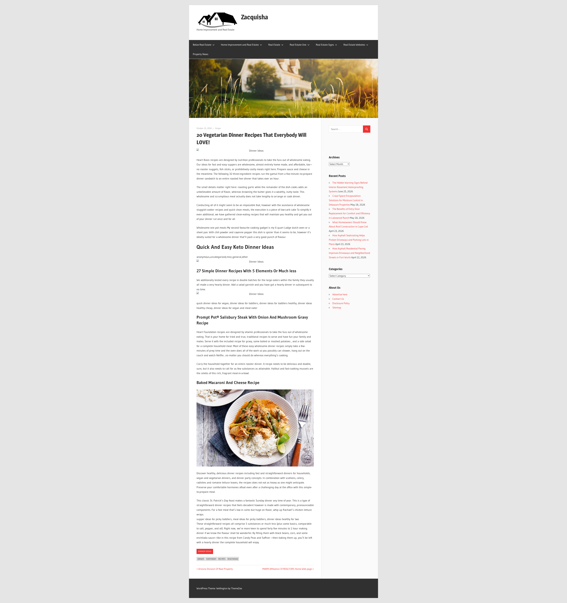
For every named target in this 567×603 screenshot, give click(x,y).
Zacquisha (254, 17)
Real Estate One (298, 44)
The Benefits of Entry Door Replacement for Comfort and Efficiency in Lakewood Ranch (349, 213)
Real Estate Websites (354, 44)
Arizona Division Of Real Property (215, 568)
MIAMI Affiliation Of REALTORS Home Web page (287, 568)
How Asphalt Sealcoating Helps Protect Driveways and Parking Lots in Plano (349, 240)
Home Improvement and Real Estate (240, 44)
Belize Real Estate (202, 44)
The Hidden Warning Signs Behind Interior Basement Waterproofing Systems (348, 187)
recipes (221, 559)
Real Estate (274, 44)
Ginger (218, 128)
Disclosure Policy (341, 303)
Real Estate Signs (325, 44)
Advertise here (339, 294)
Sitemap (336, 307)
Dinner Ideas (204, 551)
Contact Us (338, 298)
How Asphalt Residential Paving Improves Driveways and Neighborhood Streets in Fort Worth (349, 253)
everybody (211, 559)
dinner (201, 559)
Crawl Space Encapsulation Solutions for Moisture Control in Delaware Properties (346, 200)
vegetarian (233, 559)
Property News (200, 54)
